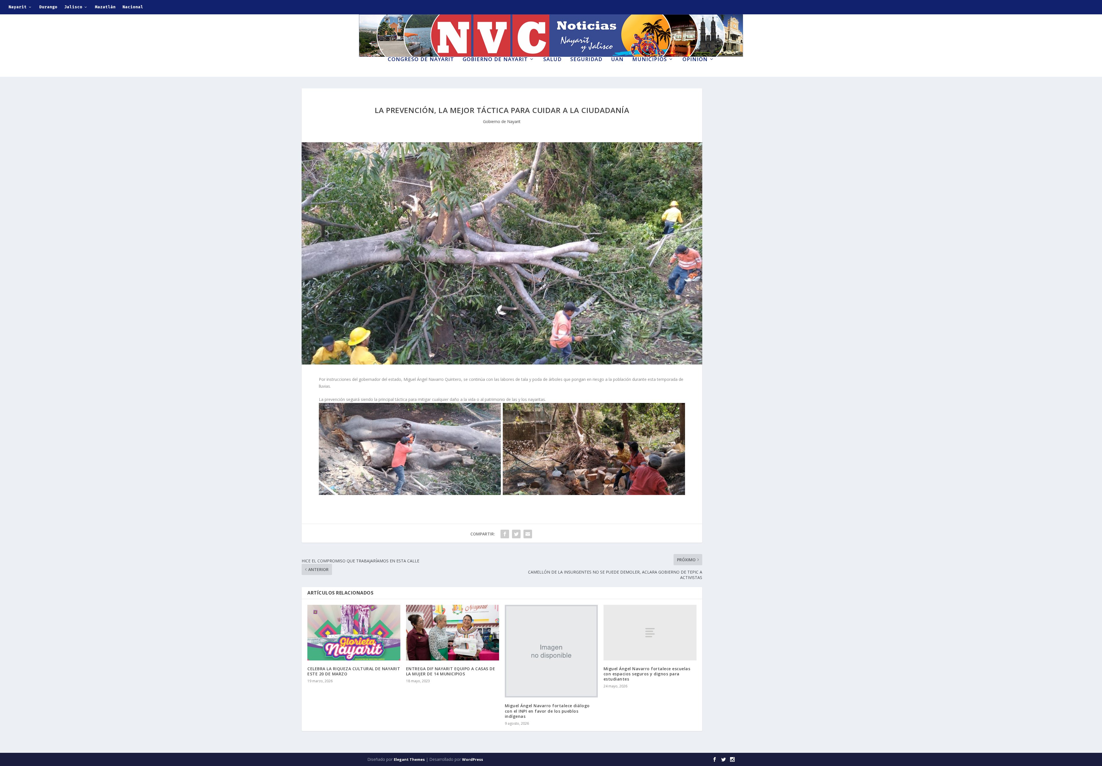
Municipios (649, 60)
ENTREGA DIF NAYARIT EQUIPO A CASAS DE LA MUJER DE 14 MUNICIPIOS (450, 671)
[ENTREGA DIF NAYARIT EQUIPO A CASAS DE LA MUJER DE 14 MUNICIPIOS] (452, 632)
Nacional (133, 7)
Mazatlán (105, 7)
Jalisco (73, 7)
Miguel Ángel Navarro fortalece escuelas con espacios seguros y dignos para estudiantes (647, 674)
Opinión (695, 60)
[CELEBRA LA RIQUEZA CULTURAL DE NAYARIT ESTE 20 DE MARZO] (353, 632)
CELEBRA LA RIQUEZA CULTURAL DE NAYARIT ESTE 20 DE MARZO (353, 671)
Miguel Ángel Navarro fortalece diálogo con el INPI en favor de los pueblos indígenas (547, 711)
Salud (552, 60)
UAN (617, 60)
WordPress (472, 759)
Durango (48, 7)
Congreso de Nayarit (421, 60)
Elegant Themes (409, 759)
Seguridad (586, 60)
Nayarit (18, 7)
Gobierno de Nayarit (495, 60)
